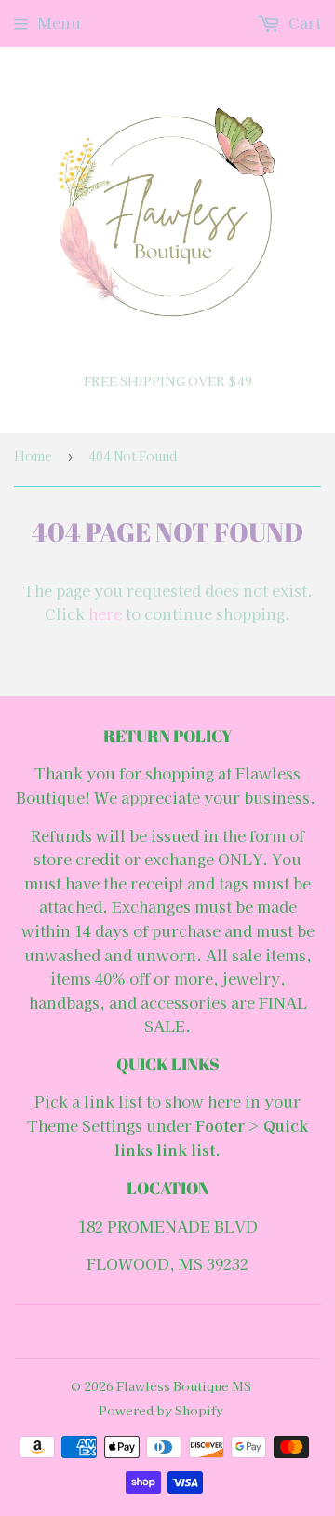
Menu (59, 22)
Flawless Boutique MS (183, 1386)
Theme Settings (84, 1125)
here (105, 613)
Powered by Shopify (161, 1410)
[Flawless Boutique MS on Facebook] (163, 1332)
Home (33, 455)
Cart (303, 22)
